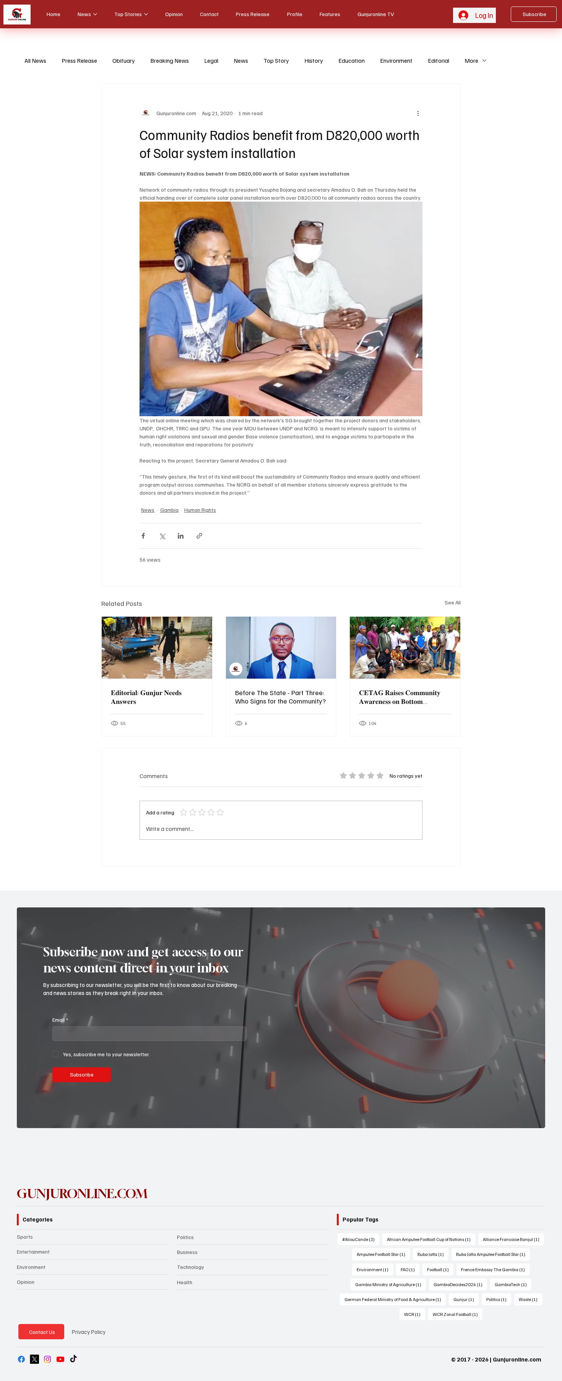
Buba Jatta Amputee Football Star (493, 1254)
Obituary (123, 60)
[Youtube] (60, 1359)
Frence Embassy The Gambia (495, 1269)
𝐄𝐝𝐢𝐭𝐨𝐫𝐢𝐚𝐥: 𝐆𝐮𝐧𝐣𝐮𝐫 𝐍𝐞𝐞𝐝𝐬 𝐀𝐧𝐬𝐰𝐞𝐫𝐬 (146, 696)
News (241, 60)
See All (453, 602)
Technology (190, 1267)
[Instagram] (47, 1359)
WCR (414, 1314)
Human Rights (200, 509)
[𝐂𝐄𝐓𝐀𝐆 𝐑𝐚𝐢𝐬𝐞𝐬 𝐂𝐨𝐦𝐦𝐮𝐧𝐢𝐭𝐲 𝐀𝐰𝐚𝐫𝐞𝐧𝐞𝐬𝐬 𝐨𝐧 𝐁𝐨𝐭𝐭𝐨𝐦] (405, 648)
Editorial (438, 60)
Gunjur (466, 1299)
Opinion (25, 1281)
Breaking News (169, 60)
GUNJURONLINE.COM (82, 1193)
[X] (34, 1359)
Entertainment (33, 1251)
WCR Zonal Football (457, 1314)
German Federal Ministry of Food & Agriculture (395, 1299)
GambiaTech (513, 1284)
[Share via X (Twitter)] (162, 535)
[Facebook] (21, 1359)
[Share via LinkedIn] (180, 535)
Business (187, 1252)
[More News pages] (95, 14)
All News (35, 60)
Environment (396, 60)
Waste (530, 1299)
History (313, 60)
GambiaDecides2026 (460, 1284)
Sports (25, 1236)
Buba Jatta (432, 1254)
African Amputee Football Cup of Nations (431, 1239)
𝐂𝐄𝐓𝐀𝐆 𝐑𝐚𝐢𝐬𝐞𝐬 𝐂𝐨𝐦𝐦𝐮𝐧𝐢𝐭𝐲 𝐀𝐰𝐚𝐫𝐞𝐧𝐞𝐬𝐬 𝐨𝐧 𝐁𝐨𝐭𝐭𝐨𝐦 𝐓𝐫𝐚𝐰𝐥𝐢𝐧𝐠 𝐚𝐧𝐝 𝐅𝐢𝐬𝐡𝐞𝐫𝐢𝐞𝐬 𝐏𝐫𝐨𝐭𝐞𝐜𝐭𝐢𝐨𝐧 (399, 697)
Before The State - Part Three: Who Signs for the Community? (280, 696)
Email (60, 1019)
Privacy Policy (89, 1331)
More (471, 60)
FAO (410, 1269)
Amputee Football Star (383, 1254)
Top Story (276, 60)
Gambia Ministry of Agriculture (390, 1284)
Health (184, 1282)
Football (440, 1269)
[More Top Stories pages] (146, 14)
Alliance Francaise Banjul (513, 1239)
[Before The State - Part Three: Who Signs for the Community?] (281, 648)
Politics (185, 1237)
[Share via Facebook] (143, 535)
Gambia (169, 509)
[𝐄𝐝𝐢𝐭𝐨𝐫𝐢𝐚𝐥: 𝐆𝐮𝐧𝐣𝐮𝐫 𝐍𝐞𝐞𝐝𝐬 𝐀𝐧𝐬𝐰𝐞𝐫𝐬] (157, 648)
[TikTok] (73, 1359)
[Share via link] (199, 535)
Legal (211, 60)
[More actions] (417, 112)
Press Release (79, 60)
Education (351, 60)
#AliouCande (360, 1239)
